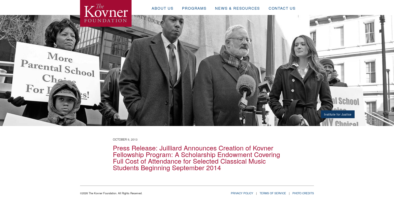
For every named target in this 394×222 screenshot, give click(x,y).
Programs (194, 8)
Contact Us (282, 8)
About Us (162, 8)
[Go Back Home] (106, 13)
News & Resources (237, 8)
